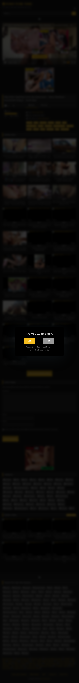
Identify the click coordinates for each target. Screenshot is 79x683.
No (48, 341)
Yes (29, 341)
